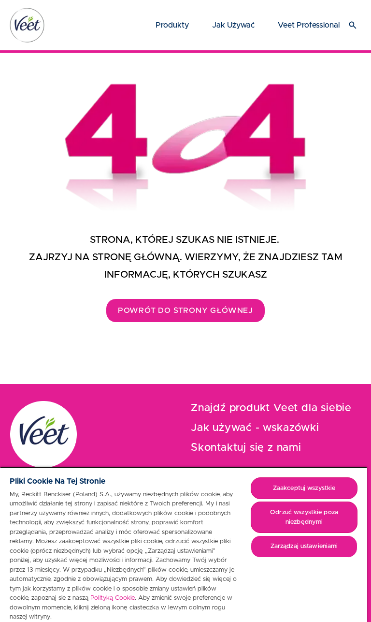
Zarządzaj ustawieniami (304, 546)
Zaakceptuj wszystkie (304, 488)
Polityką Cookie (112, 598)
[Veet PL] (27, 25)
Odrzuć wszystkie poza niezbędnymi (304, 517)
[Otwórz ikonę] (352, 25)
